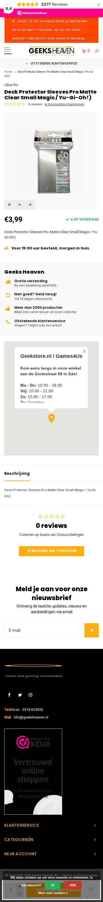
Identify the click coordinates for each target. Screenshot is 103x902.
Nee (73, 885)
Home (8, 71)
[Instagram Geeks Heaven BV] (30, 695)
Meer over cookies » (53, 893)
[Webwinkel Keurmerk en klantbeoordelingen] (33, 772)
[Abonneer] (91, 630)
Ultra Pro (11, 85)
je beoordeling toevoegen (64, 104)
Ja (53, 885)
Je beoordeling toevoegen (51, 551)
